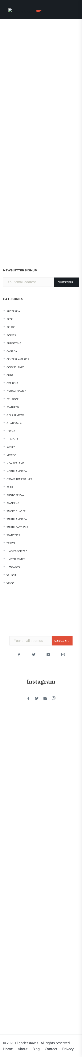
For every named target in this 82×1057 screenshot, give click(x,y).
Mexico (11, 455)
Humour (12, 439)
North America (17, 471)
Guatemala (14, 423)
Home (8, 1048)
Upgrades (13, 567)
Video (10, 583)
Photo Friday (15, 495)
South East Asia (17, 527)
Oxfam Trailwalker (19, 479)
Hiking (11, 431)
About (23, 1048)
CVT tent (12, 383)
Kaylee (11, 447)
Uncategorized (17, 551)
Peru (10, 487)
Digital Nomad (16, 391)
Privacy (68, 1048)
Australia (13, 311)
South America (17, 519)
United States (16, 559)
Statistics (13, 535)
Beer (10, 319)
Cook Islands (16, 367)
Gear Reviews (15, 415)
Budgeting (14, 343)
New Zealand (15, 463)
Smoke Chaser (16, 511)
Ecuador (13, 399)
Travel (11, 543)
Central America (18, 359)
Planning (13, 503)
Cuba (10, 375)
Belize (11, 327)
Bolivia (11, 335)
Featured (13, 407)
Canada (12, 351)
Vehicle (12, 575)
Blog (36, 1048)
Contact (51, 1048)
